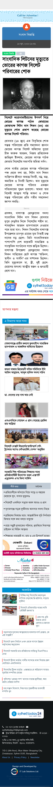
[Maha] (26, 569)
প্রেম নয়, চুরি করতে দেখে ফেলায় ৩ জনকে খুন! (43, 621)
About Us (6, 757)
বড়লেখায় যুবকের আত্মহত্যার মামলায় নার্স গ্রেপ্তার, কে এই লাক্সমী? (25, 634)
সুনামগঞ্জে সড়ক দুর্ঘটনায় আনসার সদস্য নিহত (27, 509)
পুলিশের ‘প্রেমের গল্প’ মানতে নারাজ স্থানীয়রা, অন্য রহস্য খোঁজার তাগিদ (24, 681)
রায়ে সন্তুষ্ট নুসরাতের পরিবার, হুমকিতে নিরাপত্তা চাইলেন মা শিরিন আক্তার (27, 527)
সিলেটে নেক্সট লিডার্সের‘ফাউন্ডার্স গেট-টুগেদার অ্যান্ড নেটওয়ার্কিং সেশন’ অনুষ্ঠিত (25, 447)
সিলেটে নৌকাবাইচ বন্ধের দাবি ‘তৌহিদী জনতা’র (33, 609)
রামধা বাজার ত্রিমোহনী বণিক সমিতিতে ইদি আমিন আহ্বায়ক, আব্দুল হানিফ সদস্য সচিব (25, 370)
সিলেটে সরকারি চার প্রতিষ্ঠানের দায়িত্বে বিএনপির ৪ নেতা (25, 652)
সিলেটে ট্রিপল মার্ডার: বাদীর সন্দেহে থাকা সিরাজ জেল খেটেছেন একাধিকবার (25, 662)
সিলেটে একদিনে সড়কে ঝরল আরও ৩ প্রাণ (25, 502)
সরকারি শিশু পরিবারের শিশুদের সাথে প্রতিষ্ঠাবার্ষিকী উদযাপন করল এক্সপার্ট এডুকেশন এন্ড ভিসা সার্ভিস (22, 475)
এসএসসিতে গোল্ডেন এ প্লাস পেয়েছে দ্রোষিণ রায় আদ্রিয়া (26, 422)
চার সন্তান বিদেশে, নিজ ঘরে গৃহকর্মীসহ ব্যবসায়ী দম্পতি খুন (23, 690)
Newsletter (34, 757)
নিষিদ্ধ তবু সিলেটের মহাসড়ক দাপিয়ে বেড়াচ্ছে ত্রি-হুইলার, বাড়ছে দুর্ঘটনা (34, 598)
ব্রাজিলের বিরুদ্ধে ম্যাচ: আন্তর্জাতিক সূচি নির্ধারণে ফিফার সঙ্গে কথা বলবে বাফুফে (27, 517)
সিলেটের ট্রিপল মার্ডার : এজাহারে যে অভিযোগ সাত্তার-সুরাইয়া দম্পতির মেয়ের (25, 671)
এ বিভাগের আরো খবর (15, 321)
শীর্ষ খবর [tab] (14, 486)
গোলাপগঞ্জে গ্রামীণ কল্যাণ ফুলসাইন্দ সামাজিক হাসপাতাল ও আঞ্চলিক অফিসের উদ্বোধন (26, 345)
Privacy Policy (20, 757)
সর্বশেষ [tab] (38, 486)
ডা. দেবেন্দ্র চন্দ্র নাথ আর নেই (19, 395)
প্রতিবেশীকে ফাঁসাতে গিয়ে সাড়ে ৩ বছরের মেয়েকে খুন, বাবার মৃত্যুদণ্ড (24, 494)
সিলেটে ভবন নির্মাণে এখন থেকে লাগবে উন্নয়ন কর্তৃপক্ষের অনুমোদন (22, 643)
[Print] (21, 53)
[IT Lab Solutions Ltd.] (26, 547)
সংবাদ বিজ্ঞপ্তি (9, 53)
